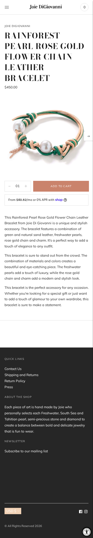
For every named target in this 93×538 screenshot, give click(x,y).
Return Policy (15, 381)
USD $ (11, 511)
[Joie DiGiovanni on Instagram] (86, 512)
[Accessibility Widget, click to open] (87, 532)
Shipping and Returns (21, 375)
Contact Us (13, 369)
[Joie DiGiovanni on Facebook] (80, 512)
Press (9, 387)
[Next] (88, 136)
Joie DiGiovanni (17, 26)
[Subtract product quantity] (26, 186)
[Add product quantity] (9, 186)
